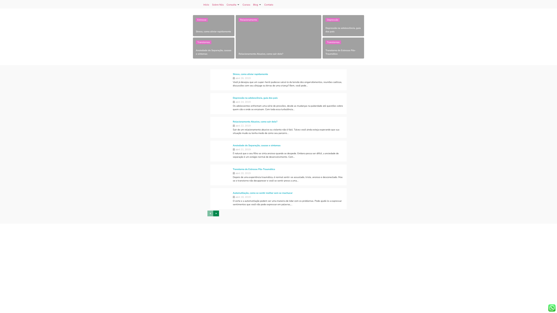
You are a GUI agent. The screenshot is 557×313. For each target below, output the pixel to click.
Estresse (201, 19)
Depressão (332, 19)
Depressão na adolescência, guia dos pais (255, 98)
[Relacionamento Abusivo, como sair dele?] (278, 37)
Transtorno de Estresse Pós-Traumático (254, 169)
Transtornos (203, 42)
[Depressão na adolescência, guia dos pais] (343, 25)
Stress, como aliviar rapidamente (250, 74)
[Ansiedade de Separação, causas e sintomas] (213, 48)
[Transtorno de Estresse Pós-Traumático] (343, 48)
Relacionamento (248, 19)
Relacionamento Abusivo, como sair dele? (255, 121)
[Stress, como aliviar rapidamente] (213, 25)
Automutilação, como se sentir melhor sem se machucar (263, 193)
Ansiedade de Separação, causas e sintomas (257, 145)
